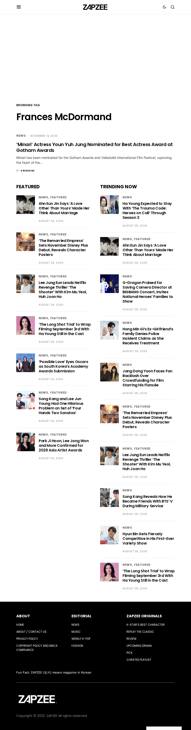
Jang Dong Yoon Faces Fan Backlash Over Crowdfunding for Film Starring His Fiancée (147, 378)
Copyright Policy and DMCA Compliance (37, 648)
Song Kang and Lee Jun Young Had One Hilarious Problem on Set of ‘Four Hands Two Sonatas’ (61, 406)
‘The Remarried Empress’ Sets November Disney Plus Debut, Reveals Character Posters (63, 247)
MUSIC (76, 632)
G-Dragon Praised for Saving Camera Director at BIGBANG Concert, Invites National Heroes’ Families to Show (148, 292)
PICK (129, 653)
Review (131, 639)
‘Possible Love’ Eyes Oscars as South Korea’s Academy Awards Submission (63, 366)
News (21, 136)
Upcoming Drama (139, 646)
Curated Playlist (138, 660)
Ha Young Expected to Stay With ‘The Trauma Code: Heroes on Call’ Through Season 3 (147, 210)
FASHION (77, 646)
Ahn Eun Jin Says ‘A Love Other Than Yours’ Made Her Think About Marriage (64, 208)
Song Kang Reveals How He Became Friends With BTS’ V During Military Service (148, 501)
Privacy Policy (27, 639)
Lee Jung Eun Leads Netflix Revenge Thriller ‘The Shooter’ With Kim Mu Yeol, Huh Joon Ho (63, 289)
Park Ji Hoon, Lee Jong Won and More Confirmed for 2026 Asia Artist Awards (64, 445)
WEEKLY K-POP (81, 639)
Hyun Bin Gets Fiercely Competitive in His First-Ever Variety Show (148, 538)
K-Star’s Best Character (145, 625)
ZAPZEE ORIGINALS (144, 616)
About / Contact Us (31, 632)
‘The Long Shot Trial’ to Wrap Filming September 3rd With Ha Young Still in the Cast (65, 329)
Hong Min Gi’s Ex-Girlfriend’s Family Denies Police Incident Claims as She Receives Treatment (148, 336)
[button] (18, 7)
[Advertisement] (95, 58)
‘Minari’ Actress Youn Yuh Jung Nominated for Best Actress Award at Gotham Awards (94, 147)
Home (20, 625)
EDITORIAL (82, 616)
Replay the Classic (140, 632)
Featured (58, 197)
